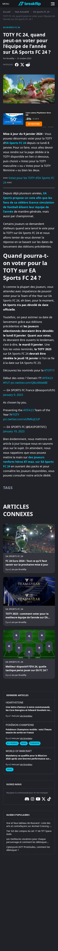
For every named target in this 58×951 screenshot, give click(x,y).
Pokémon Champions (20, 725)
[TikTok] (49, 798)
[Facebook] (16, 64)
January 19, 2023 (13, 431)
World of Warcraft (19, 751)
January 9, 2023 (13, 395)
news (23, 743)
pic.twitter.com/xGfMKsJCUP (21, 419)
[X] (22, 64)
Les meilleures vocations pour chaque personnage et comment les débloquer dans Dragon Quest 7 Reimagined (26, 841)
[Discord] (26, 798)
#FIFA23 (47, 378)
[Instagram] (32, 798)
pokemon (34, 743)
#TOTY (48, 370)
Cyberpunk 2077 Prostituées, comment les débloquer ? (28, 848)
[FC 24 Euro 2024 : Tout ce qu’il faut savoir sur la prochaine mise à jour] (29, 548)
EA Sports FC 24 (41, 11)
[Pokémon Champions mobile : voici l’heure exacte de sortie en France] (29, 735)
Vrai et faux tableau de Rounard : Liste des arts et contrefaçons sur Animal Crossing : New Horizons (28, 825)
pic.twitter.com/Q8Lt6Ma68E (29, 382)
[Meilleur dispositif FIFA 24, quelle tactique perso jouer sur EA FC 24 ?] (29, 654)
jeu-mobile (12, 743)
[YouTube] (38, 798)
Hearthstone (14, 702)
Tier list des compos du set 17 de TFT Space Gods (29, 833)
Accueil (7, 11)
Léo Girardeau (26, 716)
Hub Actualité (22, 11)
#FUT (6, 382)
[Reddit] (27, 64)
